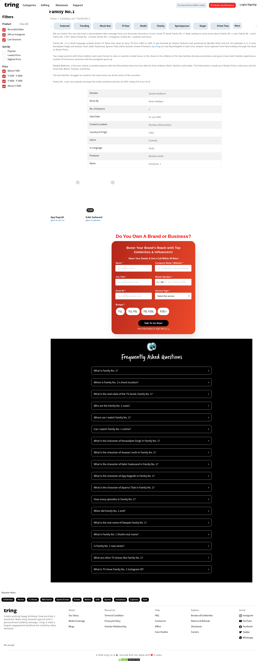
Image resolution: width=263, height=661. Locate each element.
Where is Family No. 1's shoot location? (116, 382)
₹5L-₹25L (149, 311)
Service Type (162, 291)
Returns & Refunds (200, 620)
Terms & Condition (114, 615)
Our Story (74, 615)
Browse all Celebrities (202, 615)
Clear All (23, 24)
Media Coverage (77, 620)
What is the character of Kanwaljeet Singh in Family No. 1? (127, 440)
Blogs (71, 626)
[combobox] (161, 282)
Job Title (121, 277)
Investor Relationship (115, 626)
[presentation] (51, 25)
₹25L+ (163, 311)
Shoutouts (196, 626)
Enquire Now (59, 209)
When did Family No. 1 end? (109, 511)
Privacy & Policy (112, 620)
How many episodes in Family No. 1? (115, 499)
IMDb (126, 81)
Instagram (247, 615)
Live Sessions (14, 39)
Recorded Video (16, 29)
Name (119, 263)
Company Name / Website (169, 263)
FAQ (157, 615)
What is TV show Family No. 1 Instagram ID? (119, 569)
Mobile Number (163, 277)
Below (14, 71)
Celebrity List (67, 18)
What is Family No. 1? (106, 370)
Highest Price (14, 59)
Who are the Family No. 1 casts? (112, 405)
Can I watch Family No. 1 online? (112, 429)
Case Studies (161, 631)
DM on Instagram (16, 34)
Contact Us (160, 620)
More (237, 25)
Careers (195, 631)
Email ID (120, 291)
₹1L (120, 311)
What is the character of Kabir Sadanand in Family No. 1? (126, 464)
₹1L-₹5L (132, 311)
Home (53, 18)
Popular (12, 51)
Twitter (246, 632)
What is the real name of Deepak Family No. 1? (120, 522)
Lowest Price (14, 55)
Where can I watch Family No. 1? (112, 417)
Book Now (93, 209)
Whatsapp (247, 637)
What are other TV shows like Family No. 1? (118, 557)
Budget (120, 304)
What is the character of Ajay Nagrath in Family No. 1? (124, 476)
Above (14, 86)
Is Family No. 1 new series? (109, 546)
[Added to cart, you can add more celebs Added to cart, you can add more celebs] (66, 196)
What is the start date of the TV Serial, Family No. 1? (123, 394)
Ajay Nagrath (158, 46)
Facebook (247, 626)
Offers (158, 626)
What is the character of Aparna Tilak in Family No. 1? (124, 487)
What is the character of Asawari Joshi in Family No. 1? (125, 452)
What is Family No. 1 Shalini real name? (116, 534)
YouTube (247, 620)
